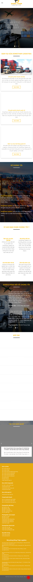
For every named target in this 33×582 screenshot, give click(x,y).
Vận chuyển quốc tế (6, 468)
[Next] (31, 443)
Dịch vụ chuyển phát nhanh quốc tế (9, 502)
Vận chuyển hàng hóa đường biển (8, 473)
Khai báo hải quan (5, 478)
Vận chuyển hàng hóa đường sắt (8, 475)
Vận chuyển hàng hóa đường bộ (8, 474)
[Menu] (2, 3)
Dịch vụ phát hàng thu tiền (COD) (8, 500)
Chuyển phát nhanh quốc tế (7, 494)
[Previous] (1, 443)
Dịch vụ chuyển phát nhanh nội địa (8, 499)
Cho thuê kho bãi (5, 477)
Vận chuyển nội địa (5, 470)
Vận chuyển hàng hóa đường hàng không (10, 471)
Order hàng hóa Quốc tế (6, 480)
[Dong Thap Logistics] (16, 3)
